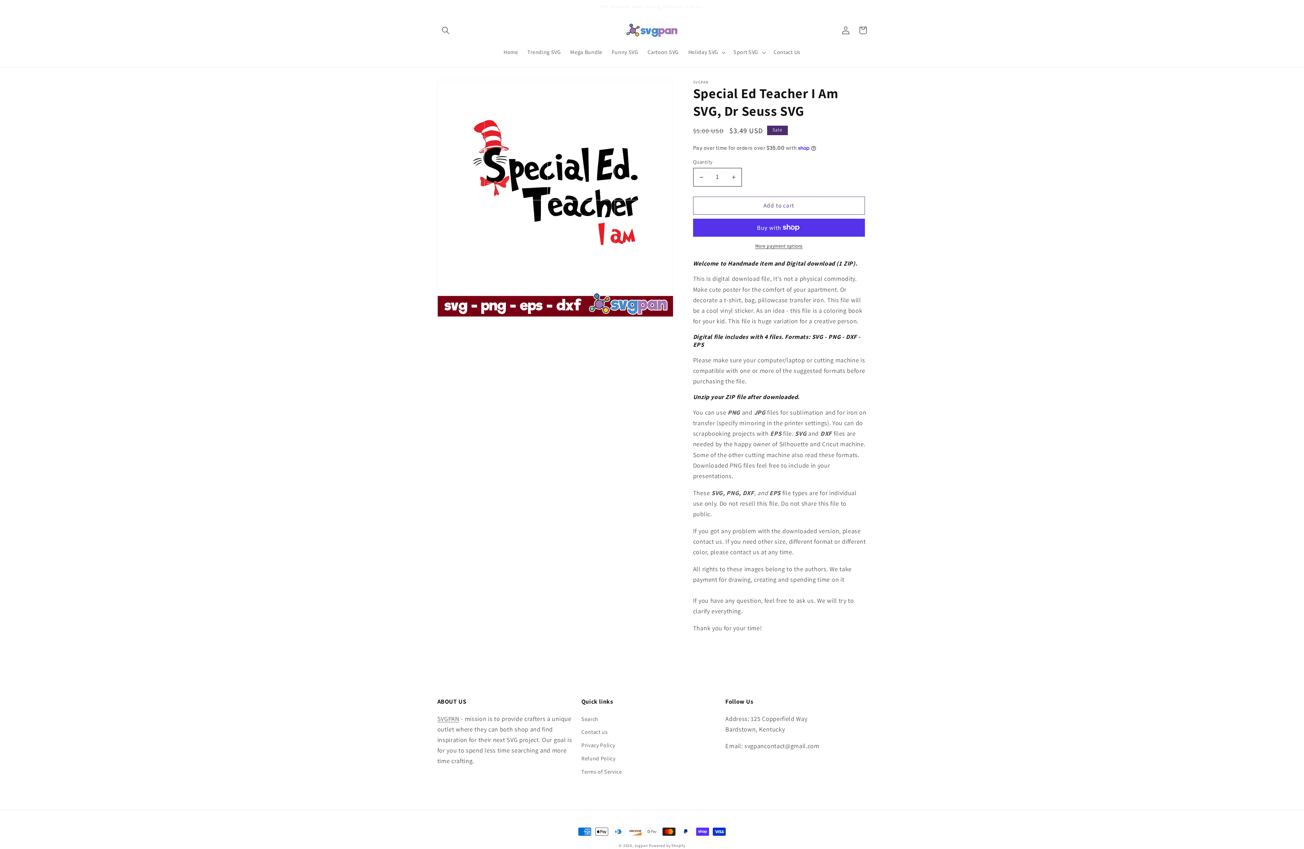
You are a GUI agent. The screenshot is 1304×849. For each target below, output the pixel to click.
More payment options (779, 246)
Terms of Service (601, 771)
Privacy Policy (598, 745)
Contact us (594, 732)
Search (589, 719)
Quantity (703, 162)
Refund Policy (598, 758)
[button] (446, 30)
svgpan (641, 845)
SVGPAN (448, 719)
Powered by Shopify (667, 845)
